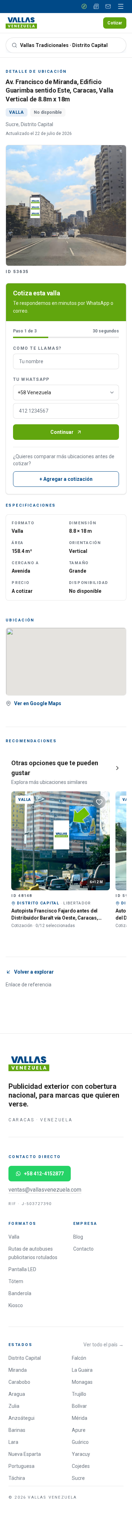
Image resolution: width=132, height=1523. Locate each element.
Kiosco (15, 1305)
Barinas (16, 1430)
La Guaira (82, 1370)
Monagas (82, 1382)
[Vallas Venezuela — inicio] (21, 23)
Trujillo (79, 1394)
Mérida (79, 1418)
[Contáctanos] (108, 6)
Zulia (13, 1406)
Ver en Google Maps (37, 703)
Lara (13, 1442)
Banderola (19, 1293)
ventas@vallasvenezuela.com (44, 1189)
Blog (78, 1237)
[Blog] (96, 6)
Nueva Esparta (24, 1454)
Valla (13, 1237)
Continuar (62, 432)
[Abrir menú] (120, 6)
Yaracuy (81, 1454)
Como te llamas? (37, 348)
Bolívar (79, 1406)
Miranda (17, 1370)
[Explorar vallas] (84, 6)
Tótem (15, 1281)
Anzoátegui (21, 1418)
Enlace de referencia (28, 984)
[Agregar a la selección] (99, 802)
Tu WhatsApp (31, 379)
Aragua (16, 1394)
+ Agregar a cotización (66, 479)
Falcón (79, 1358)
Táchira (16, 1478)
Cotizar (114, 22)
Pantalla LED (22, 1269)
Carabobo (19, 1382)
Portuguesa (21, 1466)
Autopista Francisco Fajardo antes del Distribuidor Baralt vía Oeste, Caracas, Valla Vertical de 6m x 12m (54, 917)
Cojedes (81, 1466)
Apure (79, 1430)
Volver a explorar (34, 972)
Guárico (80, 1442)
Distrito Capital (24, 1358)
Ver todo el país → (103, 1344)
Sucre (78, 1478)
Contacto (83, 1249)
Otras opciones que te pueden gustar (54, 768)
